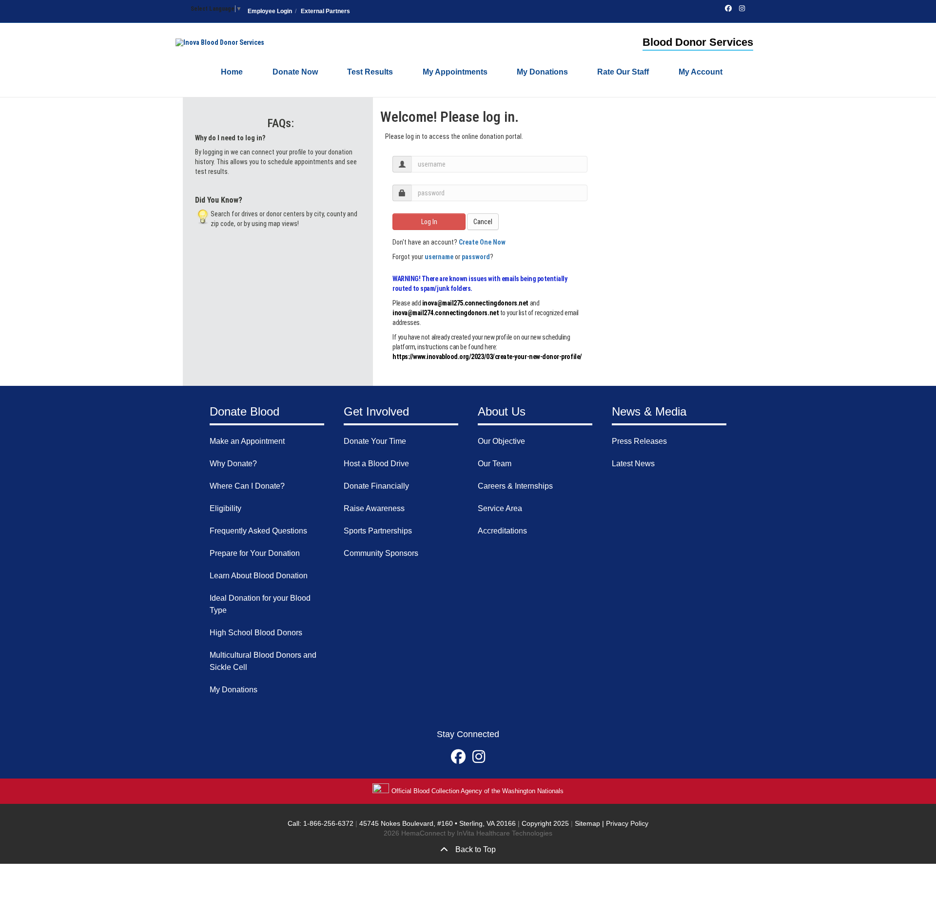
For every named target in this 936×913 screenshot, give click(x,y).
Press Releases (639, 441)
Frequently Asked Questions (258, 531)
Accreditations (502, 531)
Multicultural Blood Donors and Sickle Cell (263, 661)
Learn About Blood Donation (259, 575)
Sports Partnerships (378, 531)
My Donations (542, 72)
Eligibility (225, 508)
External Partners (325, 11)
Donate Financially (376, 486)
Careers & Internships (515, 486)
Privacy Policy (627, 823)
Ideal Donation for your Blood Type (260, 604)
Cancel (482, 222)
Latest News (633, 463)
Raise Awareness (374, 508)
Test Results (370, 72)
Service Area (500, 508)
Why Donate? (233, 463)
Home (232, 72)
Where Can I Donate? (247, 486)
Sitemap (587, 823)
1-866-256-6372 (327, 823)
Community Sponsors (381, 553)
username (439, 257)
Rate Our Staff (623, 72)
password (476, 257)
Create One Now (482, 242)
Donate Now (295, 72)
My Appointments (455, 72)
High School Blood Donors (256, 632)
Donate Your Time (375, 441)
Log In (429, 222)
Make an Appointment (247, 441)
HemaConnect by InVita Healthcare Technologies (476, 833)
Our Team (494, 463)
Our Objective (501, 441)
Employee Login (270, 11)
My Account (700, 72)
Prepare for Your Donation (255, 553)
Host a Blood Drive (376, 463)
